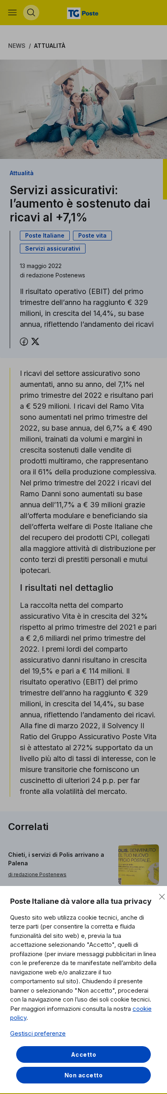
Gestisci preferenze (38, 1033)
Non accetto (83, 1075)
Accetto (83, 1054)
